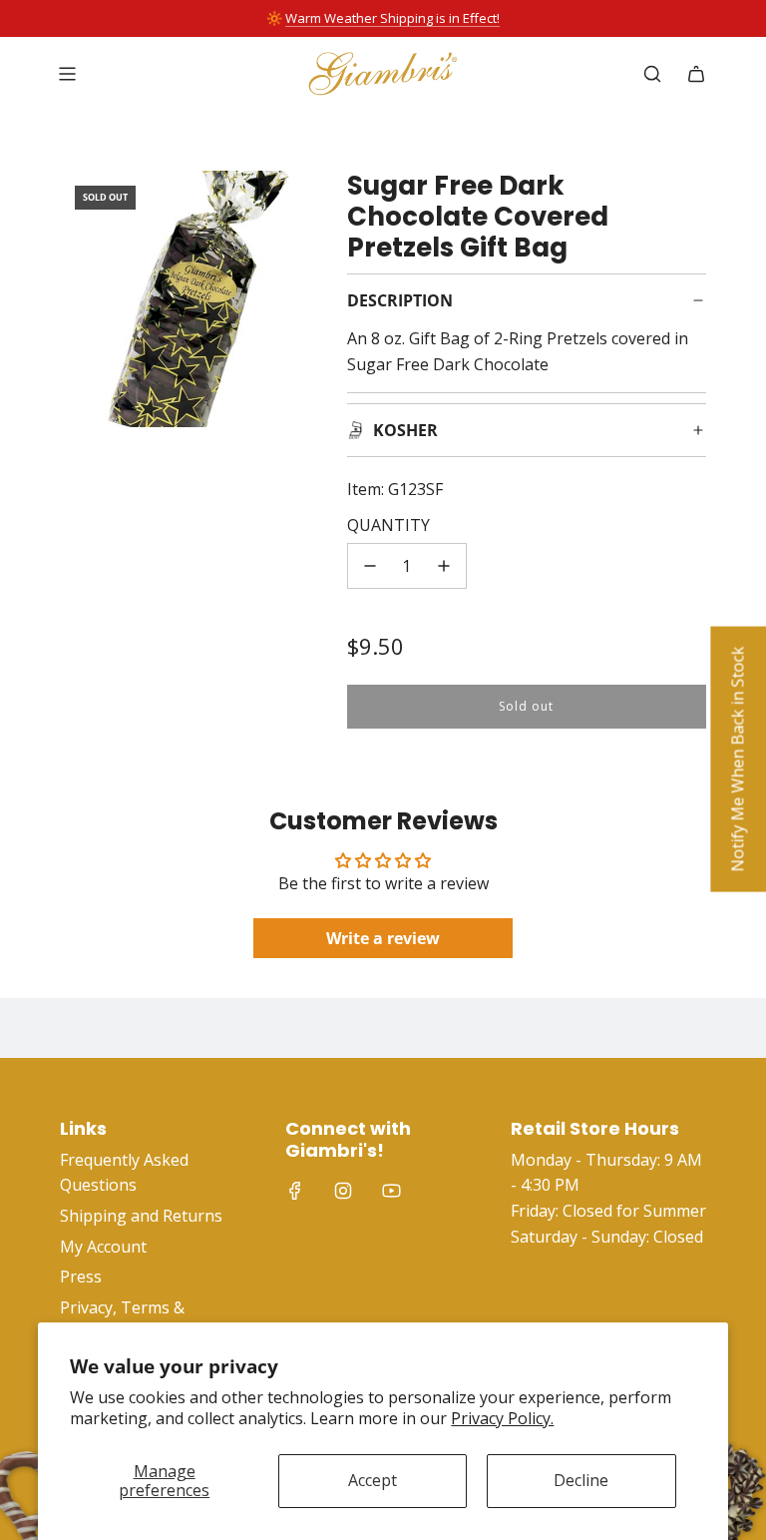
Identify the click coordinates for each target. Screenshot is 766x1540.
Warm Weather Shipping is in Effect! (392, 18)
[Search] (652, 74)
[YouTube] (391, 1191)
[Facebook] (295, 1191)
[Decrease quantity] (370, 566)
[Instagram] (343, 1191)
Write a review (383, 938)
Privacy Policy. (502, 1418)
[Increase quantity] (444, 566)
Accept (372, 1480)
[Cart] (696, 74)
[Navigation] (67, 74)
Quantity (388, 525)
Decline (581, 1480)
